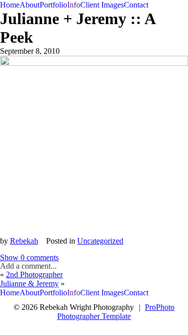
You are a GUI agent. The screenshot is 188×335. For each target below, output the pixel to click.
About (30, 5)
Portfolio (53, 5)
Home (10, 5)
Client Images (102, 5)
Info (73, 5)
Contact (136, 5)
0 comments (29, 257)
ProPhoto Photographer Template (115, 311)
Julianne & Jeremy (29, 283)
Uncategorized (100, 241)
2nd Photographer (34, 274)
